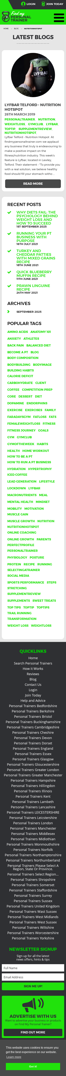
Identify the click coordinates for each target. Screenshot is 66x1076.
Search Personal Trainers (33, 663)
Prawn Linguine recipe (33, 288)
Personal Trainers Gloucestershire (33, 764)
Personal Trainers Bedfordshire (33, 706)
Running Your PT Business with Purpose (34, 237)
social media (18, 575)
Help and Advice (33, 700)
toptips (43, 607)
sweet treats (44, 600)
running (44, 564)
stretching (17, 588)
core (11, 396)
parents (44, 539)
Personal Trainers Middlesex (33, 833)
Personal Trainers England (33, 748)
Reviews (33, 674)
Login (31, 4)
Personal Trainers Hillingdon (33, 785)
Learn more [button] (13, 1057)
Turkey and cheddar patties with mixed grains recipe (35, 256)
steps (51, 582)
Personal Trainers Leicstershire (33, 817)
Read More (33, 183)
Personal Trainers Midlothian (33, 839)
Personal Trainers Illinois (33, 791)
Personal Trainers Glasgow (33, 759)
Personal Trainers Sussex (33, 901)
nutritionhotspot (20, 133)
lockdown (16, 488)
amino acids (17, 332)
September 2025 (28, 311)
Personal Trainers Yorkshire (33, 938)
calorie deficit (20, 376)
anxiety (14, 338)
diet (38, 396)
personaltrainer (20, 119)
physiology (17, 557)
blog (35, 352)
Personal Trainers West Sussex (33, 922)
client (40, 383)
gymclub (35, 124)
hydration (16, 469)
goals (43, 430)
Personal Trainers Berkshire (33, 711)
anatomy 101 (40, 332)
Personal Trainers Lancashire (33, 807)
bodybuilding (18, 365)
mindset (43, 502)
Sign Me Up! (33, 986)
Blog (16, 29)
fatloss (39, 417)
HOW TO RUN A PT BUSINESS (29, 462)
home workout (35, 451)
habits (42, 444)
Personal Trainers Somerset (33, 885)
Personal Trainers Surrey (33, 895)
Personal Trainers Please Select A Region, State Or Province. (33, 867)
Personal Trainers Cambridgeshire (33, 727)
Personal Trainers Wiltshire (33, 927)
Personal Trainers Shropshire (33, 879)
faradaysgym (19, 417)
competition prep (37, 389)
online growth (20, 539)
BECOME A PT (17, 352)
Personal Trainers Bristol (33, 716)
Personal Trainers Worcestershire (33, 933)
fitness (49, 423)
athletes (31, 338)
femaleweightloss (23, 423)
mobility (14, 508)
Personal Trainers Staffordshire (33, 890)
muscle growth (21, 521)
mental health (20, 502)
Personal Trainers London (33, 823)
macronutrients (21, 495)
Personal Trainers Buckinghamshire (33, 722)
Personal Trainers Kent (33, 796)
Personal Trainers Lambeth (33, 801)
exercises (33, 410)
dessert (25, 396)
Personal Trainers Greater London (33, 770)
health (13, 451)
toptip (10, 129)
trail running (19, 613)
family (50, 410)
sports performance (25, 582)
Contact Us (33, 684)
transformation (21, 619)
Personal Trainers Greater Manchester (33, 775)
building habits (20, 370)
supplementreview (35, 129)
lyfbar (52, 124)
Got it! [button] (33, 1066)
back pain (15, 345)
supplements (18, 600)
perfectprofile (20, 545)
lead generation (21, 481)
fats (52, 417)
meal (43, 495)
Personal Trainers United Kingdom (33, 906)
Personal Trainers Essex (33, 754)
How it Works (33, 668)
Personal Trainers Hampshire (33, 780)
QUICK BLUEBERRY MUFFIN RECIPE (34, 274)
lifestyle (47, 481)
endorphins (37, 403)
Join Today (54, 4)
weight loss (17, 625)
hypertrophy (40, 469)
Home (6, 29)
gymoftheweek (20, 444)
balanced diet (38, 345)
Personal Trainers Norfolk (33, 849)
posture (37, 557)
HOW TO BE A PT (19, 456)
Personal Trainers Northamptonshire (33, 855)
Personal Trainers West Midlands (33, 917)
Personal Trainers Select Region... (33, 874)
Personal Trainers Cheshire (33, 732)
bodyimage (42, 365)
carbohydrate (20, 383)
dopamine (15, 403)
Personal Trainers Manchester (33, 828)
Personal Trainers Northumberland (33, 860)
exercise (15, 410)
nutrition (46, 119)
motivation (34, 508)
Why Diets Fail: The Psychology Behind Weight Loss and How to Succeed (37, 217)
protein (14, 564)
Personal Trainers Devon (33, 738)
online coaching (21, 532)
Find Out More (33, 1032)
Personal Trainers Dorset (33, 743)
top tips (14, 607)
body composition (22, 358)
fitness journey (21, 430)
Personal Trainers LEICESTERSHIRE (33, 812)
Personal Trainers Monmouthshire (33, 844)
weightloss (15, 124)
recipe (29, 564)
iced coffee (17, 474)
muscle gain (17, 514)
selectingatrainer (23, 570)
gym (10, 437)
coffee (13, 389)
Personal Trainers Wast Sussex (33, 911)
